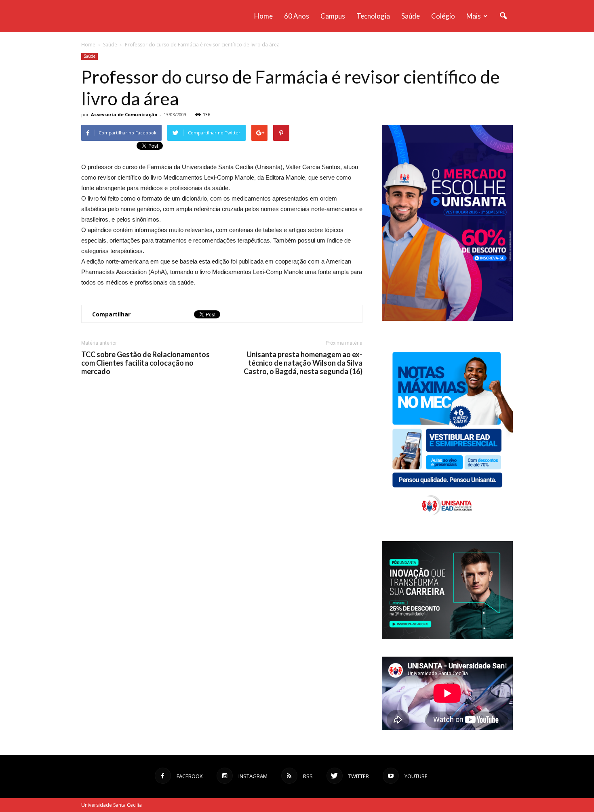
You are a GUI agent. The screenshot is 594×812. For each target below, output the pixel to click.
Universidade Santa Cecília (111, 805)
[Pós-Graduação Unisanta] (447, 637)
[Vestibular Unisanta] (447, 319)
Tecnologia (373, 16)
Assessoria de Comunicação (124, 114)
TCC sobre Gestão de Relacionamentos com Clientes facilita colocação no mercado (145, 363)
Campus (332, 16)
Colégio (443, 16)
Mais (473, 16)
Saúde (410, 16)
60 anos (296, 16)
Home (263, 16)
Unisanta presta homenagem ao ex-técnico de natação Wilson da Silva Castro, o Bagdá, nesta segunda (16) (303, 363)
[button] (503, 16)
